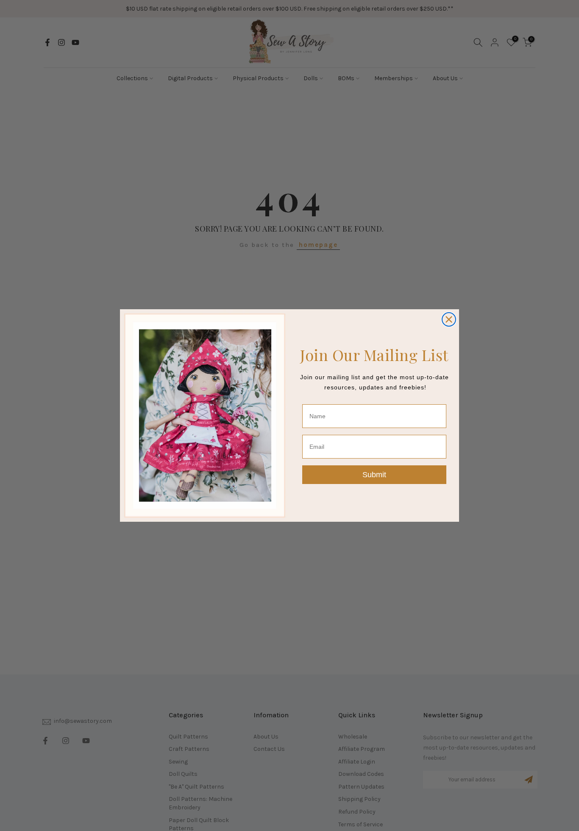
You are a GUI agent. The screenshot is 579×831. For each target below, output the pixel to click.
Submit (374, 474)
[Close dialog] (449, 319)
